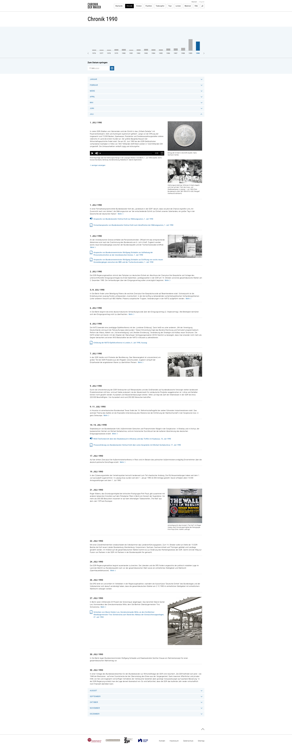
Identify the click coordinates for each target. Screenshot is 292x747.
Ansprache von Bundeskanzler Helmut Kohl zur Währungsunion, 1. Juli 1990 (123, 219)
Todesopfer (160, 6)
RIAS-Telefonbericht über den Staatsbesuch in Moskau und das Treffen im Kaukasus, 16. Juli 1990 (132, 439)
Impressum (174, 741)
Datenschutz (188, 741)
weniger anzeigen (98, 165)
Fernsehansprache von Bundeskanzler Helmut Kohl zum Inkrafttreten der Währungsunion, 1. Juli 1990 (133, 225)
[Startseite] (94, 7)
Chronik (129, 6)
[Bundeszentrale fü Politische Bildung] (97, 740)
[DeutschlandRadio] (115, 740)
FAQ (196, 6)
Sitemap (201, 741)
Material (188, 6)
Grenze (139, 6)
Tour (170, 6)
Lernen (178, 6)
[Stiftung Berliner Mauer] (145, 740)
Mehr (120, 214)
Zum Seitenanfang (203, 729)
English (201, 2)
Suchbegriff (202, 6)
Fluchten (149, 6)
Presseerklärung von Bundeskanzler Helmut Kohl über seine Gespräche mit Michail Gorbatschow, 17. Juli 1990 (137, 445)
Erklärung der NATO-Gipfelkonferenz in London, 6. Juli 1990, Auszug (120, 343)
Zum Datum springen (97, 62)
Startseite (119, 6)
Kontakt (162, 741)
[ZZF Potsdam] (130, 740)
